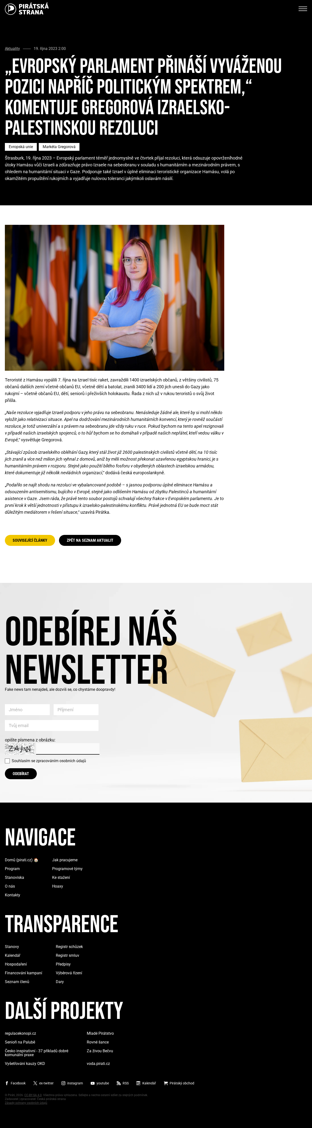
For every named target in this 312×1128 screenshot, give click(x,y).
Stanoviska (14, 877)
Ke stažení (61, 877)
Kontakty (12, 895)
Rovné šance (98, 1042)
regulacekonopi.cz (20, 1033)
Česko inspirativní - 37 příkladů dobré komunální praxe (36, 1053)
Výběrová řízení (69, 973)
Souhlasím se (49, 760)
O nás (10, 886)
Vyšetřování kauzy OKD (25, 1063)
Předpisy (63, 964)
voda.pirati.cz (98, 1063)
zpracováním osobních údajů (61, 760)
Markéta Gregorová (59, 146)
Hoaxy (57, 886)
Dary (60, 981)
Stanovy (12, 946)
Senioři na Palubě (20, 1042)
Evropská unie (21, 146)
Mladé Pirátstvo (100, 1033)
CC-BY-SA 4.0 (33, 1095)
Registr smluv (67, 955)
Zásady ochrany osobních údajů (26, 1103)
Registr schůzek (69, 946)
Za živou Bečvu (100, 1051)
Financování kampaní (23, 973)
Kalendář (12, 955)
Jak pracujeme (65, 860)
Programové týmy (67, 868)
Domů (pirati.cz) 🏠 (22, 860)
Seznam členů (17, 981)
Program (12, 868)
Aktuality (12, 49)
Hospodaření (16, 964)
